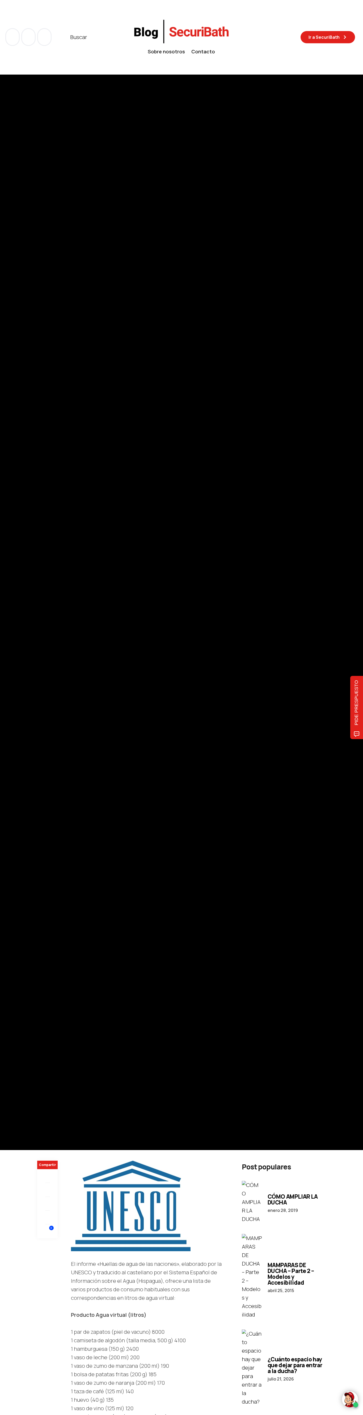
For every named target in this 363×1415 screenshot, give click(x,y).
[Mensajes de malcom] (42, 647)
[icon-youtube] (29, 37)
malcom (63, 647)
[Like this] (47, 1231)
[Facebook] (47, 1176)
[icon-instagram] (44, 37)
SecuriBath (77, 571)
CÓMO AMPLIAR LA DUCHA (293, 1199)
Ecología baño (51, 571)
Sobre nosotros (166, 51)
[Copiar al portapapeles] (47, 1217)
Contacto (203, 51)
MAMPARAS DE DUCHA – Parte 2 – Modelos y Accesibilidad (291, 1273)
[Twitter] (47, 1190)
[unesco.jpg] (131, 1205)
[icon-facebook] (13, 37)
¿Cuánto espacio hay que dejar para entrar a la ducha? (295, 1365)
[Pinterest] (47, 1204)
